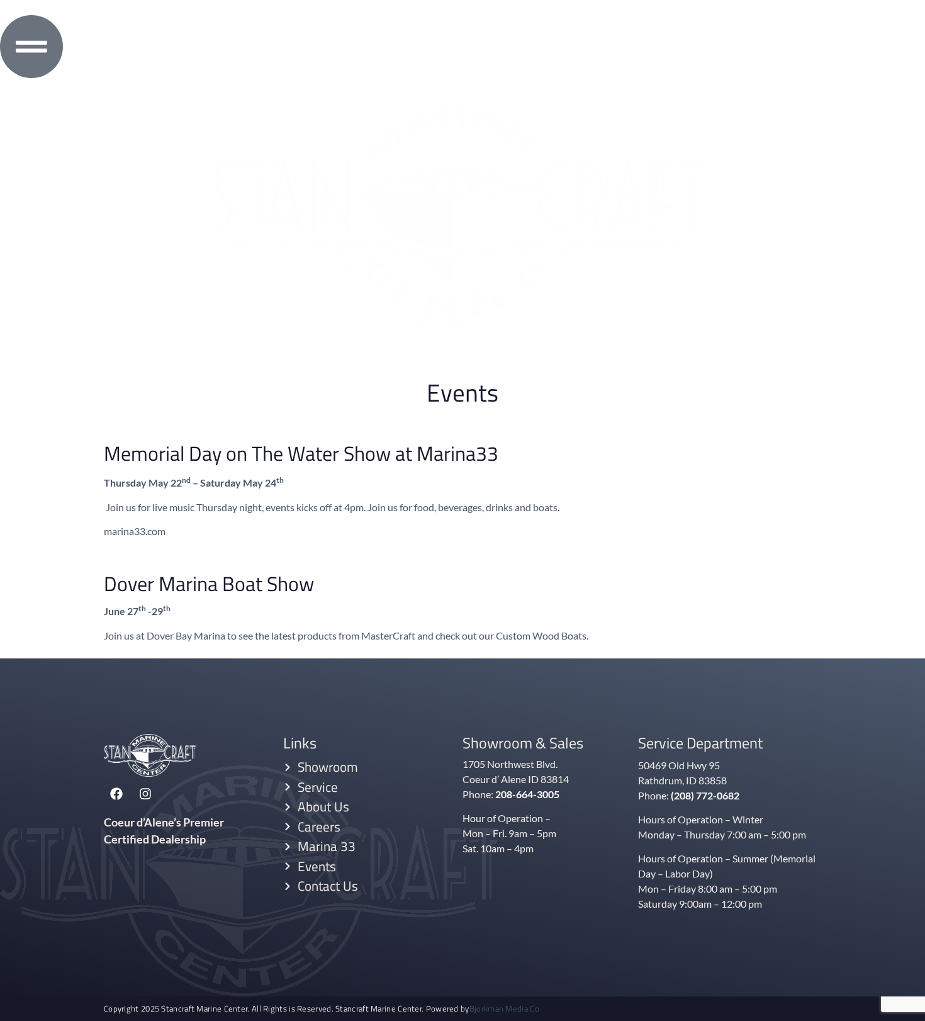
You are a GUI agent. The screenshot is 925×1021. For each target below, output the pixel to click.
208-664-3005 (527, 794)
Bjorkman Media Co (504, 1009)
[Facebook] (116, 793)
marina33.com (134, 531)
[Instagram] (145, 793)
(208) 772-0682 (705, 795)
